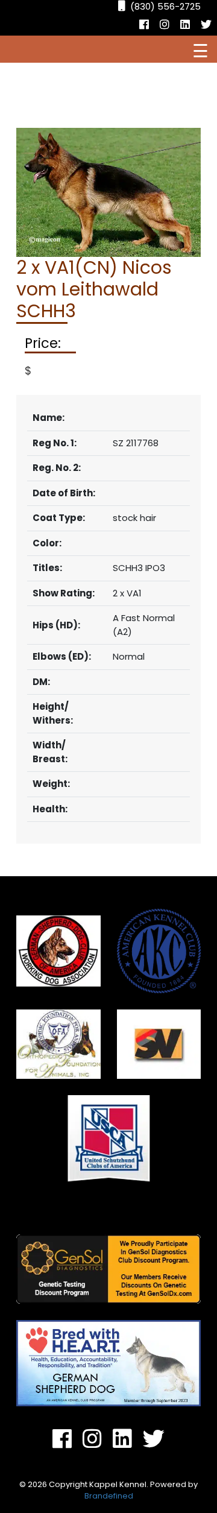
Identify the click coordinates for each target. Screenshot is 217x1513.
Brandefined (108, 1496)
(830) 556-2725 (165, 6)
